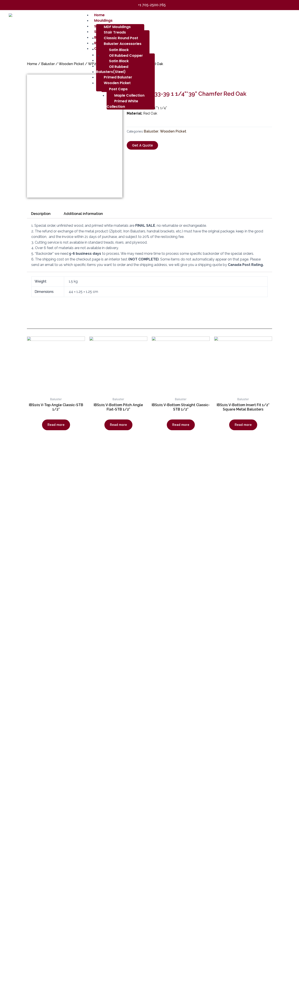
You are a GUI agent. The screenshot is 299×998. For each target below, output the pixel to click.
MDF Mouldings (117, 26)
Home (32, 64)
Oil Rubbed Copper (126, 55)
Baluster (48, 64)
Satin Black (119, 61)
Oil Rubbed (118, 66)
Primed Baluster (118, 77)
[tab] (41, 213)
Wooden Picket (117, 82)
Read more (56, 425)
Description (41, 214)
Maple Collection (129, 95)
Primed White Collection (122, 104)
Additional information (83, 214)
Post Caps (118, 89)
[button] (142, 145)
